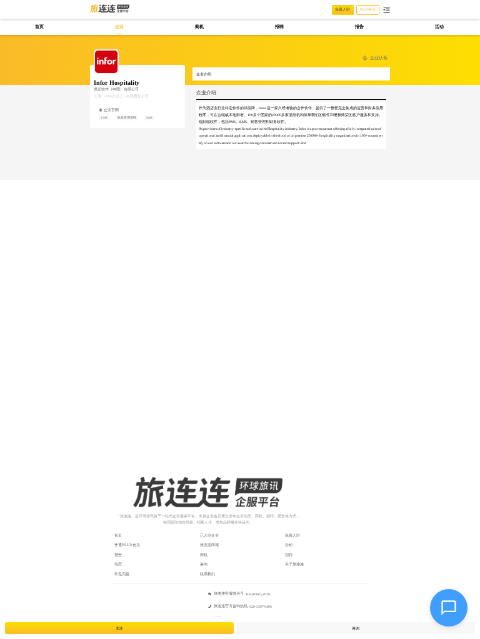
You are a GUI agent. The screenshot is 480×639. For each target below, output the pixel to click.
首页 (118, 535)
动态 (118, 564)
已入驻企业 (209, 535)
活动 (288, 544)
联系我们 (207, 574)
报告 (118, 554)
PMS (104, 117)
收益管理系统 (127, 117)
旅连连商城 (209, 544)
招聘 (288, 554)
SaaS (149, 117)
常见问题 (121, 574)
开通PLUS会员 (127, 544)
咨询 (204, 564)
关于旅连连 (294, 564)
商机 (204, 554)
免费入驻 (292, 535)
